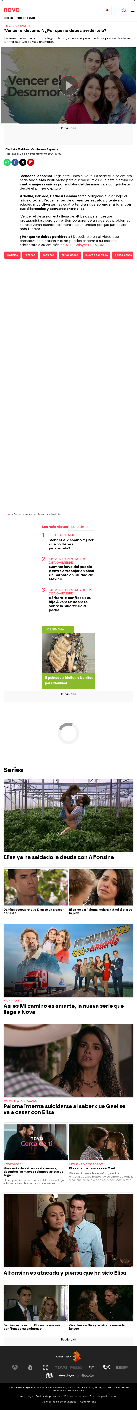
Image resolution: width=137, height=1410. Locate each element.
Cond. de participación (103, 1396)
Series (8, 18)
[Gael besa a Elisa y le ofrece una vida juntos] (101, 1303)
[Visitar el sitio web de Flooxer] (88, 1375)
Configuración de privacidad (59, 1401)
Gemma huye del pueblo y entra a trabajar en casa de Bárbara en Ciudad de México (71, 573)
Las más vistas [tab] (55, 527)
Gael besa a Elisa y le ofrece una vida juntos (97, 1327)
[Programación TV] (116, 10)
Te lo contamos (63, 535)
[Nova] (19, 10)
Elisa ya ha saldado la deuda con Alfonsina (59, 857)
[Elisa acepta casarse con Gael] (101, 1142)
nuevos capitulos (96, 255)
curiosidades (70, 255)
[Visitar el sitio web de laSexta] (30, 1367)
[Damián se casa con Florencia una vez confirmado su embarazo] (36, 1303)
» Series (16, 514)
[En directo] (107, 10)
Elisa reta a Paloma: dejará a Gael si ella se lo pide (100, 911)
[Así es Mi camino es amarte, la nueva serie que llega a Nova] (68, 961)
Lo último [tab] (79, 527)
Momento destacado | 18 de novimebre (70, 561)
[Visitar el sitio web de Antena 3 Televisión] (15, 1367)
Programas (25, 18)
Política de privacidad (49, 1396)
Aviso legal (27, 1396)
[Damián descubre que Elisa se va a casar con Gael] (36, 887)
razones (30, 255)
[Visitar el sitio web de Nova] (61, 1367)
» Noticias (55, 514)
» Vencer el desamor (35, 514)
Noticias (12, 255)
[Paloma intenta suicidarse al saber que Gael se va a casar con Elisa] (68, 1061)
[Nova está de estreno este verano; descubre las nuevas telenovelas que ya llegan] (36, 1142)
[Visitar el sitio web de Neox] (45, 1367)
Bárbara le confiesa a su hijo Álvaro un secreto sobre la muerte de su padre (70, 604)
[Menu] (132, 10)
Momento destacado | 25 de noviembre (70, 591)
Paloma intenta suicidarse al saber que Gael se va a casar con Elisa (64, 1109)
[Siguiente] (134, 1)
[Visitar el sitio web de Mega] (76, 1367)
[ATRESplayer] (124, 10)
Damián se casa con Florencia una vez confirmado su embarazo (32, 1327)
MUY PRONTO (13, 1000)
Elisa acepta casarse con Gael (92, 1168)
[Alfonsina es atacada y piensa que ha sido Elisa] (68, 1231)
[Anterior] (2, 1)
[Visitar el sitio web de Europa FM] (122, 1367)
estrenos (48, 255)
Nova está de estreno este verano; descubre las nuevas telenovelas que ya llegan (33, 1172)
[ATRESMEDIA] (68, 1356)
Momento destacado (20, 1101)
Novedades (12, 1164)
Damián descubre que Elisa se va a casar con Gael (34, 911)
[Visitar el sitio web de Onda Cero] (107, 1367)
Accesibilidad (88, 1401)
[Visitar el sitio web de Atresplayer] (68, 1375)
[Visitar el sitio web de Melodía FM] (49, 1375)
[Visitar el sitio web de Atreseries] (91, 1367)
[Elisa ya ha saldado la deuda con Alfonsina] (68, 815)
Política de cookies (75, 1396)
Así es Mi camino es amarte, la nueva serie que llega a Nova (64, 1009)
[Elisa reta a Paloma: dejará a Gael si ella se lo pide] (101, 887)
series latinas (123, 255)
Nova (7, 514)
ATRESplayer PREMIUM (85, 245)
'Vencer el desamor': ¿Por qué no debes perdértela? (71, 544)
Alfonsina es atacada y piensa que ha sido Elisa (65, 1273)
